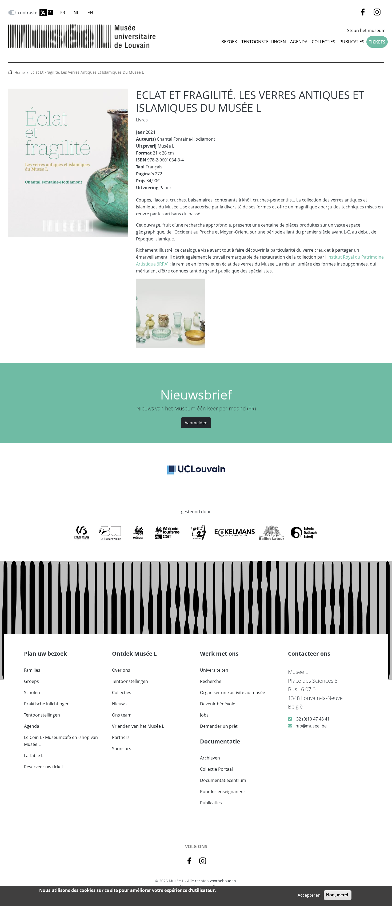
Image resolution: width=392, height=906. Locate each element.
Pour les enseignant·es (223, 791)
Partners (121, 737)
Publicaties (351, 42)
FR (62, 12)
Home (19, 72)
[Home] (81, 36)
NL (76, 12)
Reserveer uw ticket (43, 767)
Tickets (377, 42)
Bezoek (229, 42)
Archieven (210, 758)
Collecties (121, 692)
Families (32, 670)
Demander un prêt (219, 726)
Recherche (210, 681)
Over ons (121, 670)
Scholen (32, 692)
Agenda (298, 42)
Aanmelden (196, 423)
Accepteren (309, 895)
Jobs (204, 715)
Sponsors (121, 748)
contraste (27, 12)
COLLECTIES (323, 42)
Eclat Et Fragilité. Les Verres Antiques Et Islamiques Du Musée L (87, 72)
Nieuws (119, 704)
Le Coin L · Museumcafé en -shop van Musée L (61, 740)
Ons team (121, 715)
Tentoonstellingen (263, 42)
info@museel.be (310, 726)
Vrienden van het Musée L (138, 726)
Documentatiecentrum (223, 780)
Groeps (31, 681)
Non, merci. (337, 895)
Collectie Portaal (216, 769)
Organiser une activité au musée (232, 692)
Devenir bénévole (217, 704)
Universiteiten (214, 670)
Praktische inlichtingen (47, 704)
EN (90, 12)
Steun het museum (366, 30)
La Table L (33, 755)
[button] (170, 315)
